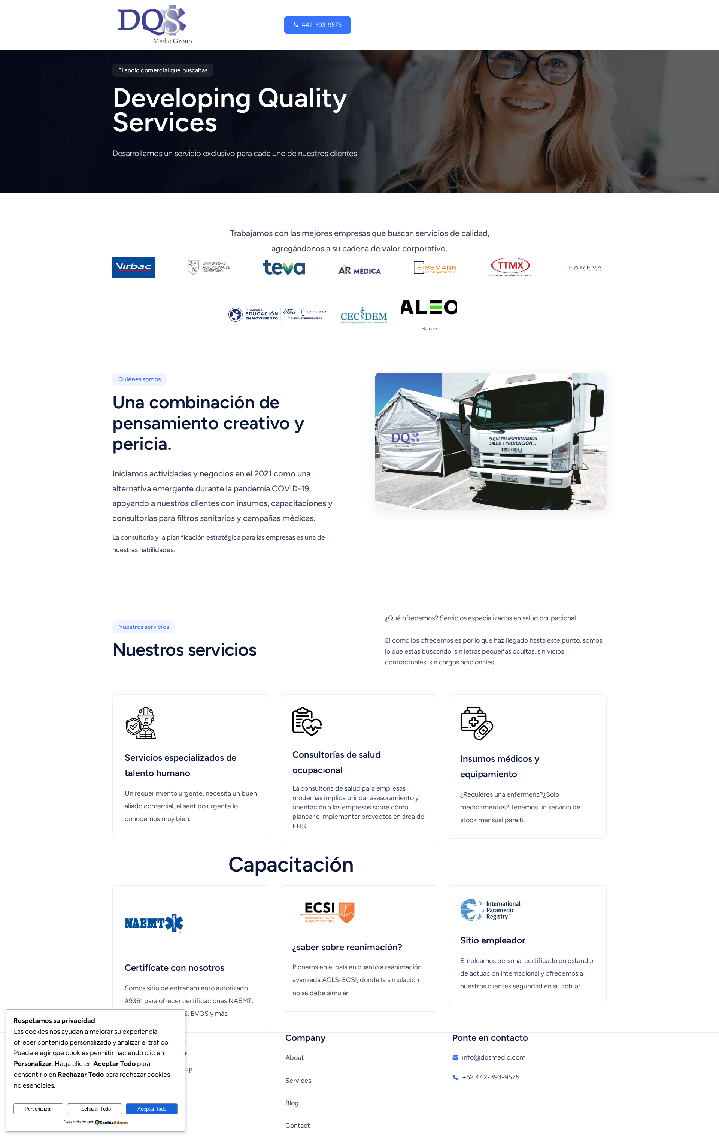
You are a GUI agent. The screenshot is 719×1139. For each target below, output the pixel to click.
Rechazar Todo (94, 1109)
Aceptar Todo (151, 1109)
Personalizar (38, 1109)
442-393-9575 (322, 24)
